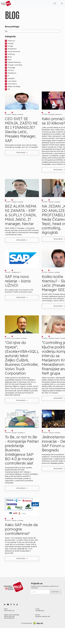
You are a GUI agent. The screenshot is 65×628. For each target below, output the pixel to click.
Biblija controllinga (14, 86)
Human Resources (14, 51)
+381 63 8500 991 (9, 618)
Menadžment (12, 49)
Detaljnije (20, 152)
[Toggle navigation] (55, 3)
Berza (10, 57)
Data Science (12, 84)
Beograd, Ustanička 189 (42, 616)
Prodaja (10, 46)
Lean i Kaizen (12, 81)
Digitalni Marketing (14, 62)
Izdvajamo (11, 78)
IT (8, 76)
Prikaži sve (11, 41)
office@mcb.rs (39, 610)
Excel (9, 59)
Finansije (10, 43)
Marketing (11, 54)
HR (9, 89)
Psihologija (11, 68)
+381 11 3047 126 (9, 610)
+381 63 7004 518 (9, 616)
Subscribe (55, 592)
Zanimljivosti (12, 73)
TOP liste (11, 70)
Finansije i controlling (15, 65)
